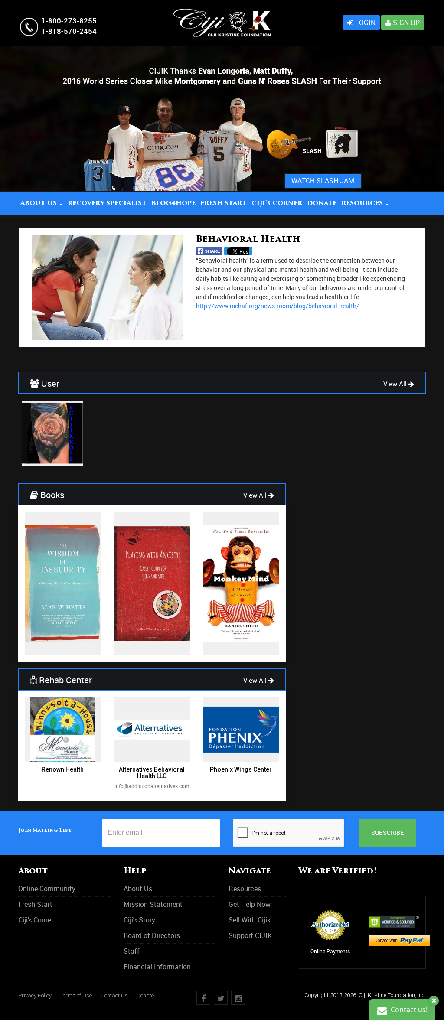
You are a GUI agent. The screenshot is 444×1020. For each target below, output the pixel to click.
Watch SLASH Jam (322, 181)
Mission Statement (153, 904)
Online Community (46, 888)
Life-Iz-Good (52, 458)
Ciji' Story (139, 920)
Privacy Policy (35, 995)
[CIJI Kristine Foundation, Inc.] (222, 13)
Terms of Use (76, 995)
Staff (132, 951)
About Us (138, 888)
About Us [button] (39, 203)
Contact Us (114, 995)
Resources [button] (363, 203)
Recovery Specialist (107, 203)
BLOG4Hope (173, 203)
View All (395, 383)
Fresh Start (223, 203)
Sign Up (405, 22)
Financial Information (157, 966)
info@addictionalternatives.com (151, 785)
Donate (145, 995)
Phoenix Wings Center (241, 769)
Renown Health (63, 769)
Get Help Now (250, 904)
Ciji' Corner (276, 203)
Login (364, 22)
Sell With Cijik (250, 920)
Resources (245, 888)
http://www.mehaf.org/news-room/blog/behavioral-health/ (277, 306)
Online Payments (330, 951)
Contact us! (408, 1009)
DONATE (321, 203)
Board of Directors (152, 935)
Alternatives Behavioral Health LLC (152, 772)
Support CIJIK (250, 935)
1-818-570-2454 (69, 31)
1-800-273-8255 (69, 21)
